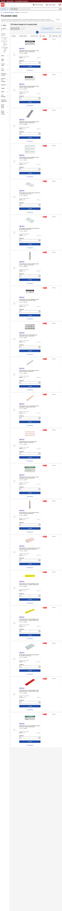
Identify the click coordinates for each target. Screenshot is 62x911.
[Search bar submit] (59, 9)
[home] (1, 12)
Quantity (21, 60)
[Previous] (55, 28)
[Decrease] (20, 63)
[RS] (2, 4)
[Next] (61, 28)
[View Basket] (59, 4)
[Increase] (39, 63)
